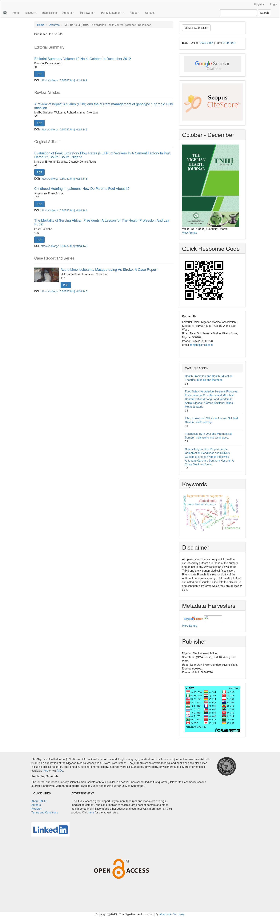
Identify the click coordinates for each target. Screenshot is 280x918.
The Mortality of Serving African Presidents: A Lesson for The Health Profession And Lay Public (101, 222)
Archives (54, 25)
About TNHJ (38, 801)
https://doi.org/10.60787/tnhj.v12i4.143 (64, 178)
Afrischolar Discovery (172, 914)
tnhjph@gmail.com (201, 345)
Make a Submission (196, 28)
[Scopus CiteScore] (212, 102)
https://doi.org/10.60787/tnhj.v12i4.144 (64, 210)
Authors (36, 805)
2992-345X (206, 43)
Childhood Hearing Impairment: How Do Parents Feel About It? (82, 188)
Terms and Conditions (44, 812)
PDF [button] (39, 74)
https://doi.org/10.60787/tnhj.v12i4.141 (64, 80)
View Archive (190, 232)
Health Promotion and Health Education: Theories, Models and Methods (209, 378)
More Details (189, 625)
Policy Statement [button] (111, 12)
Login (273, 4)
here (45, 770)
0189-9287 (229, 43)
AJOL (60, 770)
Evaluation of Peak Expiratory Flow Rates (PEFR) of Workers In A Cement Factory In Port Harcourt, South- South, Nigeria (102, 154)
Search (264, 12)
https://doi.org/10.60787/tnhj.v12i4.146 (64, 291)
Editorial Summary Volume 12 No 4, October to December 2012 (82, 58)
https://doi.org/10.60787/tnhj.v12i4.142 (64, 129)
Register (259, 4)
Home (16, 12)
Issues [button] (29, 12)
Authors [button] (67, 12)
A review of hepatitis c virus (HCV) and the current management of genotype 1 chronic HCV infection (103, 105)
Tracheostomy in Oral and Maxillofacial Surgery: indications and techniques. (208, 435)
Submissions (49, 12)
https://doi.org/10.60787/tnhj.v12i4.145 (64, 246)
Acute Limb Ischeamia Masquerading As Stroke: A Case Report (109, 269)
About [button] (134, 12)
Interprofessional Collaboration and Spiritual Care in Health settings (211, 420)
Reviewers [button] (87, 12)
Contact (149, 12)
